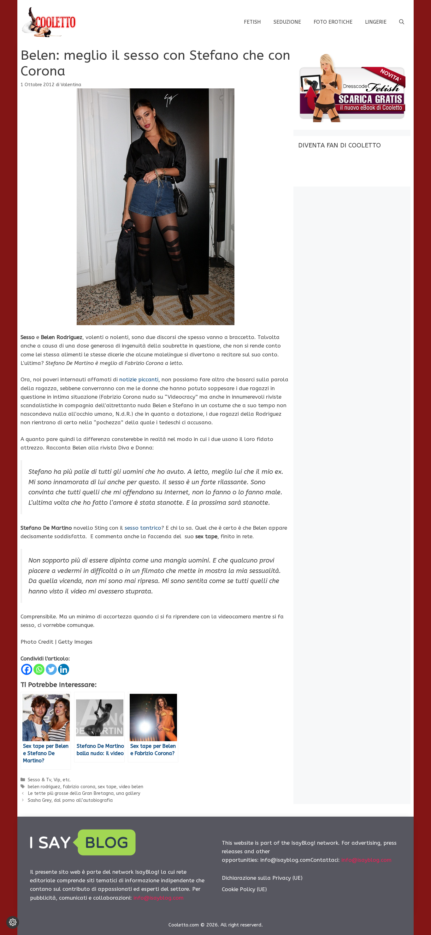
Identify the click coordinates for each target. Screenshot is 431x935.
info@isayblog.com (158, 898)
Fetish (252, 22)
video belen (131, 786)
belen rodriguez (44, 786)
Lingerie (376, 22)
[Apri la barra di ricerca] (401, 22)
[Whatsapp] (38, 669)
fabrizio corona (79, 786)
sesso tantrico (143, 528)
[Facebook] (26, 669)
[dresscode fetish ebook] (351, 120)
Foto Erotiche (333, 22)
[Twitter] (51, 669)
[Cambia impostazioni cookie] (12, 922)
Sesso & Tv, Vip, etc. (49, 780)
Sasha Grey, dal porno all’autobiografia (70, 800)
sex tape (107, 786)
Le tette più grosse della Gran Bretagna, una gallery (84, 793)
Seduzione (287, 22)
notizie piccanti (138, 379)
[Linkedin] (63, 669)
